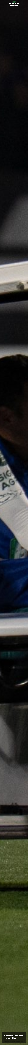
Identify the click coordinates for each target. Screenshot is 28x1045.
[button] (1, 3)
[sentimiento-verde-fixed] (14, 3)
